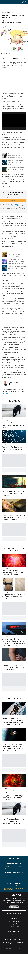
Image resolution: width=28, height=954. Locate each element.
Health (3, 12)
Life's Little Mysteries (8, 866)
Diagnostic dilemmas (8, 868)
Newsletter (23, 58)
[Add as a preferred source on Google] (14, 906)
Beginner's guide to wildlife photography (20, 886)
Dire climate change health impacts (16, 6)
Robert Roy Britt (10, 21)
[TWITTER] (10, 384)
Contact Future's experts (14, 916)
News (20, 22)
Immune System (10, 12)
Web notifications (14, 931)
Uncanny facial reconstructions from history (20, 878)
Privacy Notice (17, 205)
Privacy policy (14, 924)
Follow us (16, 58)
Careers (14, 934)
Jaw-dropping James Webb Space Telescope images (8, 876)
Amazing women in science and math (20, 876)
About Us (14, 918)
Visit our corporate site (16, 902)
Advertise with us (14, 929)
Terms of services (15, 204)
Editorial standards (14, 937)
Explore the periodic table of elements (8, 878)
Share (5, 58)
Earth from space (20, 866)
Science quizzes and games (8, 885)
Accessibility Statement (14, 913)
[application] (14, 120)
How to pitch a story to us (14, 939)
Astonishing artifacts (20, 868)
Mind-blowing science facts (20, 888)
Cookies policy (14, 926)
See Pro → (18, 1)
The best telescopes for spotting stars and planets (8, 889)
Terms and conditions (14, 921)
